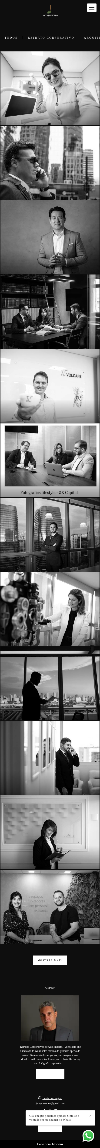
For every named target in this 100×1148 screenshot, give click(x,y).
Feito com (50, 1144)
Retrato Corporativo (51, 37)
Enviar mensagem (52, 1098)
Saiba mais (50, 1073)
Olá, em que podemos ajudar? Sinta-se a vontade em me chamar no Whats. (54, 1117)
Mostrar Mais (50, 960)
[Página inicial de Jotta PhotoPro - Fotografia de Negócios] (50, 12)
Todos (11, 37)
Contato (50, 1127)
